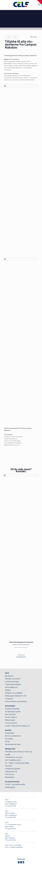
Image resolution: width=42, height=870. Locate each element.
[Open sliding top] (39, 2)
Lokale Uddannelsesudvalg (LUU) (17, 726)
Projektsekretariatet (12, 709)
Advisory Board (11, 723)
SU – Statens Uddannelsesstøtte (17, 763)
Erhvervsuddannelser (13, 736)
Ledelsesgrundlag (12, 681)
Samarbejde (10, 706)
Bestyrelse (9, 676)
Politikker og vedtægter (14, 693)
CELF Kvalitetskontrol (13, 760)
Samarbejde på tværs (13, 744)
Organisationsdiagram (13, 684)
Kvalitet (8, 730)
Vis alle (34, 37)
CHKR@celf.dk (21, 657)
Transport (8, 766)
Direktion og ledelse (12, 679)
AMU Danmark (10, 714)
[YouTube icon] (21, 862)
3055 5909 (21, 655)
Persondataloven (11, 687)
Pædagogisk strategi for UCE (15, 696)
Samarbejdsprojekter (13, 711)
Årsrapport (9, 699)
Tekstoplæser (10, 787)
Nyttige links (10, 749)
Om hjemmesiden (12, 782)
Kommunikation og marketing (16, 701)
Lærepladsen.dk (11, 771)
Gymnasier (9, 739)
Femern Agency (11, 717)
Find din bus (9, 774)
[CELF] (21, 4)
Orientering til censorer (13, 757)
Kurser (7, 741)
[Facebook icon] (18, 862)
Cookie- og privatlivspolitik (15, 784)
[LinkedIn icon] (23, 862)
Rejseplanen (9, 777)
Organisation (9, 733)
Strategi (8, 690)
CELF (7, 673)
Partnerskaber (10, 720)
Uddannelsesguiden (12, 769)
